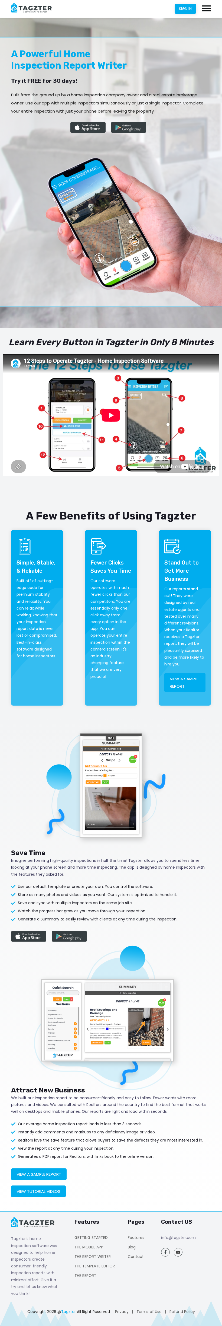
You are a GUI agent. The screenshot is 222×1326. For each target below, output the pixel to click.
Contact (136, 1256)
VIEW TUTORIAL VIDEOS (38, 1191)
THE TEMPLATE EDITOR (94, 1266)
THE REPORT (85, 1275)
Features (136, 1237)
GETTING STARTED (91, 1237)
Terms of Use (149, 1311)
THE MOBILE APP (88, 1247)
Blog (132, 1247)
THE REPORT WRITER (92, 1256)
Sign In (185, 8)
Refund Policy (182, 1311)
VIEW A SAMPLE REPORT (184, 682)
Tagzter (68, 1311)
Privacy (122, 1311)
